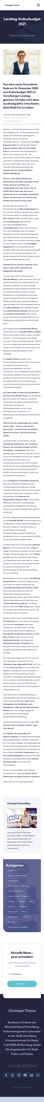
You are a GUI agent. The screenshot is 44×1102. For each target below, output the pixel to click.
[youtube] (25, 1075)
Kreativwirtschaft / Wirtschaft (18, 896)
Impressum (28, 1087)
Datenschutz (16, 1087)
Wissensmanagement (15, 891)
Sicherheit (11, 922)
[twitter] (12, 1075)
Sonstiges (11, 901)
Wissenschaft (12, 912)
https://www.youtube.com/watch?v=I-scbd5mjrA (21, 124)
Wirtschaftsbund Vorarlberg (17, 927)
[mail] (38, 1075)
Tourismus (11, 906)
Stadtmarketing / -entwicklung (18, 886)
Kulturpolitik (12, 870)
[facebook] (6, 1075)
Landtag (22, 901)
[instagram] (18, 1075)
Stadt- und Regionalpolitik (17, 876)
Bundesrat (23, 906)
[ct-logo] (12, 4)
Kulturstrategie (13, 881)
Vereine (31, 901)
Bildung (24, 912)
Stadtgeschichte (13, 917)
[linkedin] (31, 1075)
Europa (25, 917)
